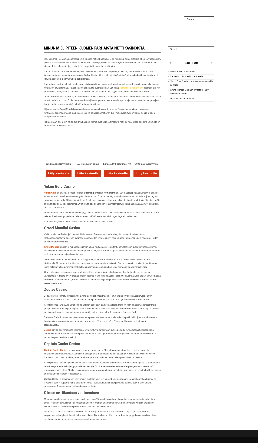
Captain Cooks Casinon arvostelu (186, 76)
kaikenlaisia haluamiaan (131, 87)
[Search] (211, 19)
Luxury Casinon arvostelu (182, 98)
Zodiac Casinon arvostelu (182, 71)
